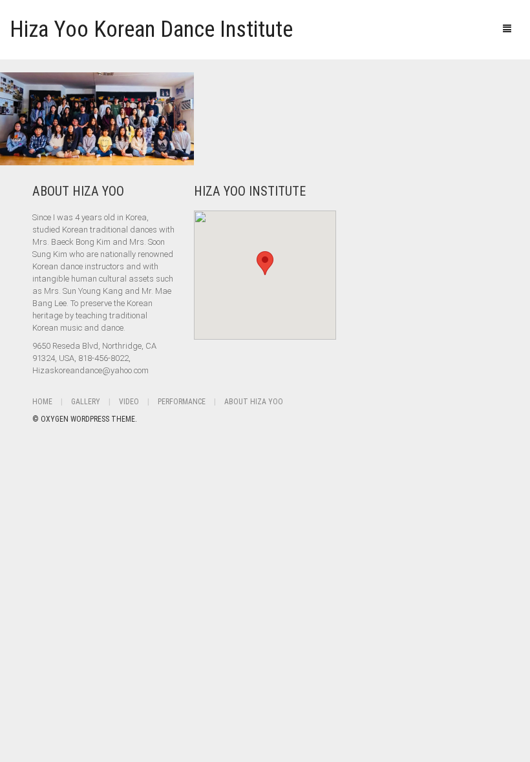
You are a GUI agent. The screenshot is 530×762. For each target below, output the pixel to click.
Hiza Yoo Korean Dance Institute (151, 29)
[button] (265, 263)
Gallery (85, 401)
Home (42, 401)
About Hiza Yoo (253, 401)
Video (129, 401)
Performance (182, 401)
